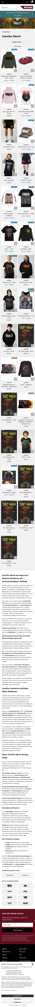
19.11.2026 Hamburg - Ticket (9, 528)
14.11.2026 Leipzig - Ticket (26, 351)
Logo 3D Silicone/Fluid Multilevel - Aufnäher (26, 77)
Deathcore (10, 630)
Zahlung (4, 954)
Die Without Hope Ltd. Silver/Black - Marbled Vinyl (9, 385)
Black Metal (21, 589)
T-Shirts (7, 842)
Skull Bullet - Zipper (26, 249)
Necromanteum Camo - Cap (26, 147)
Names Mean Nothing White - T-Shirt (26, 112)
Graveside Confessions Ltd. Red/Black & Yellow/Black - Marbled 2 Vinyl (26, 421)
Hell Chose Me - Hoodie (26, 282)
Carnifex (9, 74)
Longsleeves (9, 846)
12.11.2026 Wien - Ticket (26, 528)
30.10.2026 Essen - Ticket (9, 420)
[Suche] (13, 7)
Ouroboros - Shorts (26, 180)
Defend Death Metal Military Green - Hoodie (9, 77)
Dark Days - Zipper (9, 351)
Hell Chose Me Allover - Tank (26, 316)
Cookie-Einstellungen (25, 961)
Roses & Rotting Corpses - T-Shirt (9, 316)
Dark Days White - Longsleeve (9, 214)
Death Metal (9, 875)
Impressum (22, 951)
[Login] (27, 2)
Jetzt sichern (17, 15)
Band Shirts (9, 811)
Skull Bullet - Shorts (9, 147)
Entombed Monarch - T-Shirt (26, 213)
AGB (20, 954)
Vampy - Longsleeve (26, 384)
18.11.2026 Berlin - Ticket (9, 563)
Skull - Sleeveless (9, 180)
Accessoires (9, 850)
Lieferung (4, 958)
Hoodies (4, 825)
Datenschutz (22, 958)
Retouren (4, 961)
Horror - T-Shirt (9, 249)
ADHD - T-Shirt (26, 457)
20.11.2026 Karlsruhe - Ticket (9, 458)
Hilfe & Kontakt (6, 951)
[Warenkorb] (31, 2)
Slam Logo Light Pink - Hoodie (9, 112)
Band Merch (6, 31)
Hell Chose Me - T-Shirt (9, 282)
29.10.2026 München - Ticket (26, 493)
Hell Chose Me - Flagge (9, 492)
